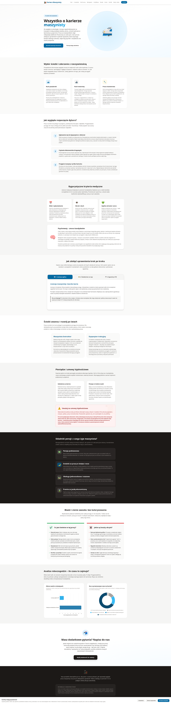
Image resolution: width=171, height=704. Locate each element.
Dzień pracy (83, 2)
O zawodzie (76, 2)
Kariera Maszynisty (52, 2)
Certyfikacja (96, 2)
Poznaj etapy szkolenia (72, 45)
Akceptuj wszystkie (163, 700)
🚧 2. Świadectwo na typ (85, 277)
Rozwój (101, 2)
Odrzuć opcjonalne (151, 700)
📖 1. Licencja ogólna (60, 277)
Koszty (105, 2)
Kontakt (124, 2)
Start (71, 2)
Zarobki (110, 2)
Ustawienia (141, 700)
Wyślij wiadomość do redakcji (85, 657)
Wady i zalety (116, 2)
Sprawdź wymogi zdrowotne (53, 45)
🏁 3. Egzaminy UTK (111, 277)
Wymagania (89, 2)
